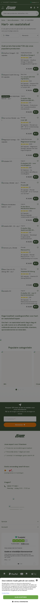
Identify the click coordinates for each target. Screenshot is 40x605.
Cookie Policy (5, 593)
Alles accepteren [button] (21, 597)
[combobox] (37, 580)
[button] (20, 602)
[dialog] (20, 591)
